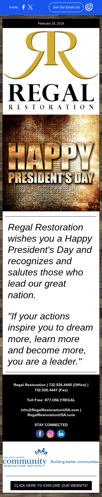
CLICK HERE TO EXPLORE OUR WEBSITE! (51, 485)
